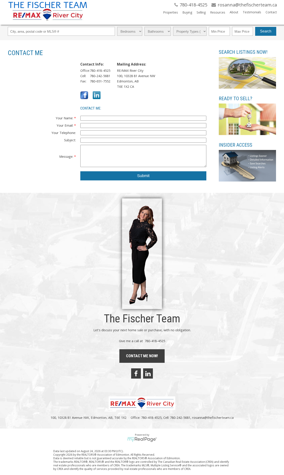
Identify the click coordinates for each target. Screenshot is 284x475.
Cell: (83, 76)
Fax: (83, 81)
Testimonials (252, 12)
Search (265, 31)
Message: (66, 156)
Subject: (70, 140)
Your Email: (65, 125)
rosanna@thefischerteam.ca (213, 417)
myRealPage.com (142, 439)
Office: (85, 70)
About (234, 12)
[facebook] (136, 373)
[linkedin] (148, 373)
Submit (143, 176)
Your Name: (65, 118)
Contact (271, 12)
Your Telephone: (63, 132)
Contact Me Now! (142, 355)
